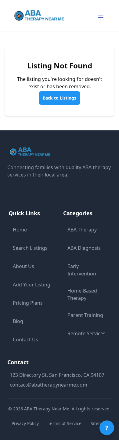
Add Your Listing (31, 284)
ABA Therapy (82, 229)
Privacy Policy (25, 423)
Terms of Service (64, 423)
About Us (23, 266)
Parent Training (85, 315)
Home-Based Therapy (82, 294)
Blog (18, 321)
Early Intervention (81, 270)
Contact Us (25, 339)
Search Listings (30, 248)
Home (20, 229)
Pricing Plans (28, 303)
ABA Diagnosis (84, 248)
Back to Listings (59, 98)
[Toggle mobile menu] (101, 16)
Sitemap (99, 423)
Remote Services (86, 333)
